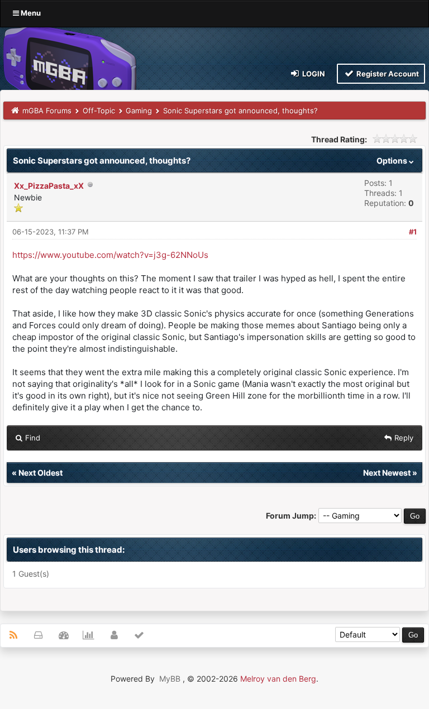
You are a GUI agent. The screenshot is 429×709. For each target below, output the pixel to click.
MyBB (169, 678)
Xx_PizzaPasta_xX (49, 185)
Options (392, 160)
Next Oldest (40, 472)
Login (313, 73)
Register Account (387, 73)
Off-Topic (99, 110)
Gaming (139, 110)
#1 (413, 231)
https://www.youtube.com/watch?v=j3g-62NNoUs (110, 255)
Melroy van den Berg (278, 678)
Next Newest (387, 472)
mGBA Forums (47, 110)
